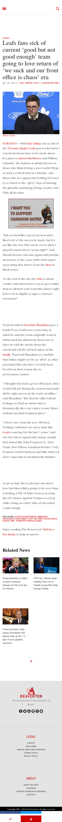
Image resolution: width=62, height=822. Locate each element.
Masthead (31, 788)
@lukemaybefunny (50, 83)
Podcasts (31, 795)
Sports (6, 38)
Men (48, 264)
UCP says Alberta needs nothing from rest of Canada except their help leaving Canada (46, 583)
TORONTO (10, 143)
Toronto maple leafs (29, 520)
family (6, 354)
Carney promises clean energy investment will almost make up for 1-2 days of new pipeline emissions (14, 636)
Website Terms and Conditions (31, 750)
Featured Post (24, 518)
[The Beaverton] (31, 8)
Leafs (6, 432)
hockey (38, 518)
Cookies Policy (31, 753)
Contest (31, 743)
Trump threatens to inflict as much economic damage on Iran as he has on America (15, 583)
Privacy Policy (31, 756)
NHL (40, 279)
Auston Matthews (29, 158)
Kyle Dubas (34, 143)
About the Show (31, 785)
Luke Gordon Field (29, 83)
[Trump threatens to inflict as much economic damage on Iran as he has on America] (15, 565)
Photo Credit (9, 135)
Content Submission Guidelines (31, 791)
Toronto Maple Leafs (21, 148)
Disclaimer (31, 746)
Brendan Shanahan (36, 325)
